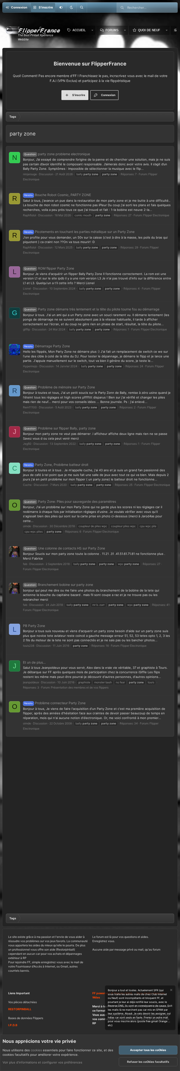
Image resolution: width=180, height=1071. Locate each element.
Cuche (27, 485)
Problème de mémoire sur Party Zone (59, 387)
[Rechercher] (81, 7)
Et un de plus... (34, 662)
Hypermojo (30, 366)
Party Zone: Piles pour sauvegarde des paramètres (70, 501)
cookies (36, 1050)
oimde (27, 526)
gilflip (26, 329)
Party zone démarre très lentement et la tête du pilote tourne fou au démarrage (91, 309)
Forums (112, 30)
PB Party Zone (34, 626)
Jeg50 (27, 443)
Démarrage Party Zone (47, 346)
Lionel (27, 288)
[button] (71, 7)
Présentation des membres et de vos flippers (80, 687)
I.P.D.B (12, 1025)
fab (25, 564)
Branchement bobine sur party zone (58, 585)
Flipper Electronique (156, 215)
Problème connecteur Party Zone (55, 703)
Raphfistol (29, 215)
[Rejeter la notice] (171, 990)
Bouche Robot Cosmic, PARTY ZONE (57, 195)
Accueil (79, 30)
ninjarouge (30, 174)
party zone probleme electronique (57, 154)
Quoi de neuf (149, 30)
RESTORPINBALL (19, 1009)
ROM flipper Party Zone (49, 268)
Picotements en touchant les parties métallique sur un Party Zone (79, 232)
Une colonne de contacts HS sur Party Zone (64, 548)
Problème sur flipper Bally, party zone (60, 428)
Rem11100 (30, 407)
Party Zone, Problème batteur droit (56, 465)
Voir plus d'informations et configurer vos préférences (42, 1062)
